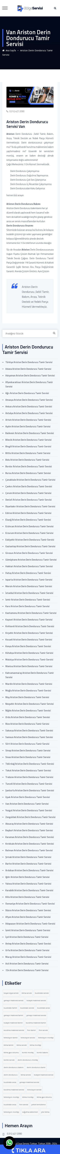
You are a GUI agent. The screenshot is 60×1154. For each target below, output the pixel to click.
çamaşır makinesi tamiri (13, 1015)
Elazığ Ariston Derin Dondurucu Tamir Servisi (28, 519)
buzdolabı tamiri (10, 1007)
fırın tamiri (31, 1030)
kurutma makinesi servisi (14, 1030)
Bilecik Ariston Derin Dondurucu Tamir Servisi (28, 440)
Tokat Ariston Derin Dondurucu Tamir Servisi (28, 770)
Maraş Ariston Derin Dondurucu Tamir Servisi (28, 957)
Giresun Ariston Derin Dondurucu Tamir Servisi (29, 553)
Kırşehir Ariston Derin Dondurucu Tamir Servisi (29, 633)
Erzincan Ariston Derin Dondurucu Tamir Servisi (29, 526)
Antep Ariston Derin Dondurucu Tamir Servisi (28, 943)
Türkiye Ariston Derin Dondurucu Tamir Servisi (28, 362)
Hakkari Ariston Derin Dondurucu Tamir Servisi (29, 566)
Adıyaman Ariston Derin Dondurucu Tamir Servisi (30, 375)
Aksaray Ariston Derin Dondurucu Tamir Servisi (29, 824)
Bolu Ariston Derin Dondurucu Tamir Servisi (27, 460)
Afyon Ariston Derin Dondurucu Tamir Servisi (28, 917)
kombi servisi (9, 1059)
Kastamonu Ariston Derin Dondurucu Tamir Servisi (30, 613)
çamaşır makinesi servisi (13, 1000)
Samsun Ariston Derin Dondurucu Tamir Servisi (29, 737)
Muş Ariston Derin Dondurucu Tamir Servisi (27, 697)
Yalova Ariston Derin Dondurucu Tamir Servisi (28, 883)
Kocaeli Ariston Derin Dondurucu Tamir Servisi (28, 639)
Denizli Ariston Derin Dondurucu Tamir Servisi (28, 499)
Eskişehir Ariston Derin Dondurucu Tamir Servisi (29, 539)
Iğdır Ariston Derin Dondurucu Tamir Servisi (27, 877)
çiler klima (45, 1111)
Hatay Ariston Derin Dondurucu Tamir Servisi (28, 573)
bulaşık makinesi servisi (36, 1000)
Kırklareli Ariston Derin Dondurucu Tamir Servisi (29, 626)
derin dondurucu (11, 1074)
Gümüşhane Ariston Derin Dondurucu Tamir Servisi (31, 559)
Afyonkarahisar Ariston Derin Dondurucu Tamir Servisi (29, 384)
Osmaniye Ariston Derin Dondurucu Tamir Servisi (30, 903)
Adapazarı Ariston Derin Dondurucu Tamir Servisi (30, 923)
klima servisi (27, 993)
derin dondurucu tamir (36, 1067)
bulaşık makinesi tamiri (13, 1022)
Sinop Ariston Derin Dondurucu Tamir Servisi (27, 750)
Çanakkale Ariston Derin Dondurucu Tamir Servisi (30, 480)
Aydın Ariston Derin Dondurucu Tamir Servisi (27, 426)
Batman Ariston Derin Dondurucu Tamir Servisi (29, 850)
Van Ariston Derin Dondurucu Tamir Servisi (27, 804)
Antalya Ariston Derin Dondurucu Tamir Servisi (29, 413)
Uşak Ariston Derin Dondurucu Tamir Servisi (27, 797)
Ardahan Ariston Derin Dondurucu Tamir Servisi (29, 870)
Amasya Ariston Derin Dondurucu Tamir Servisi (29, 400)
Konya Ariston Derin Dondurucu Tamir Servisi (28, 646)
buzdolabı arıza (43, 1007)
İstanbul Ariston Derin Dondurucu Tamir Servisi (29, 593)
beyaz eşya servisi (11, 993)
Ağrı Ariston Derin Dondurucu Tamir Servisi (27, 393)
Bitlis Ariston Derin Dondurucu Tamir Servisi (27, 453)
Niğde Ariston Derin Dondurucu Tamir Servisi (28, 710)
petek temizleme (38, 1104)
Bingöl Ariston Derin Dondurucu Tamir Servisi (28, 446)
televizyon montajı (46, 1037)
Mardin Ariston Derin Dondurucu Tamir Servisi (28, 684)
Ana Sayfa (10, 50)
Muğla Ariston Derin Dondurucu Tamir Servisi (28, 690)
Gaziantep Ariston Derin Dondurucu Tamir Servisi (30, 546)
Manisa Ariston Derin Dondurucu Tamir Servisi (28, 666)
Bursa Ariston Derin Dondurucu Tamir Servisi (28, 473)
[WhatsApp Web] (9, 1142)
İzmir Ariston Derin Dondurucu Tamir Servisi (27, 599)
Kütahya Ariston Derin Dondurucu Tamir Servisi (29, 653)
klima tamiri (8, 1045)
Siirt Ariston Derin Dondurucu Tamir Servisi (27, 744)
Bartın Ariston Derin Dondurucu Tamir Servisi (28, 863)
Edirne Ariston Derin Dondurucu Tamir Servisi (28, 513)
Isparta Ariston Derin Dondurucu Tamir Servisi (28, 579)
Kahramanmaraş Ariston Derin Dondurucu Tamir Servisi (29, 675)
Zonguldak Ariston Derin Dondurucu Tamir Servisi (30, 817)
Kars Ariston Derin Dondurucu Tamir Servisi (27, 606)
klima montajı (35, 1045)
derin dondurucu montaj (28, 1059)
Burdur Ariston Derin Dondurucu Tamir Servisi (28, 466)
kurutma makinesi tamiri (36, 1022)
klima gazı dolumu (11, 1052)
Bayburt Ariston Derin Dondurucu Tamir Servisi (29, 830)
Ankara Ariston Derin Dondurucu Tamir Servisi (28, 406)
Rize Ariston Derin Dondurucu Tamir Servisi (27, 724)
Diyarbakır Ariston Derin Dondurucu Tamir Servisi (30, 506)
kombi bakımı (42, 1052)
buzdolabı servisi (42, 993)
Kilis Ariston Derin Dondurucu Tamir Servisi (27, 897)
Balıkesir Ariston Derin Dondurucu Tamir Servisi (29, 433)
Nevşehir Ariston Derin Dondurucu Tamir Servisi (29, 704)
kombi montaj (28, 1052)
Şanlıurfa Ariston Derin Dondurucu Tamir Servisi (29, 790)
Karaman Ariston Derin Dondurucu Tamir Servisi (29, 837)
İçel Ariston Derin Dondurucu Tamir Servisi (26, 937)
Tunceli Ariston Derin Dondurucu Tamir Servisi (28, 784)
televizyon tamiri (11, 1037)
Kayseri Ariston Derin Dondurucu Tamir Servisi (28, 619)
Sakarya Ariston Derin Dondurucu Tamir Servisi (29, 730)
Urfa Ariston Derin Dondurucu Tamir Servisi (27, 950)
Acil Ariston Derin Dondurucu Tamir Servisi (26, 963)
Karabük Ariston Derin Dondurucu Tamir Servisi (29, 890)
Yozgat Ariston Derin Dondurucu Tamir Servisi (28, 810)
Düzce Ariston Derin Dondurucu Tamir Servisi (28, 910)
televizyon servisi (28, 1037)
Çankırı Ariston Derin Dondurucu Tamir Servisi (28, 486)
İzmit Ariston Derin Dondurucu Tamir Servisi (27, 930)
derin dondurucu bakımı (14, 1067)
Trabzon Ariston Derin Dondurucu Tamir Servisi (29, 777)
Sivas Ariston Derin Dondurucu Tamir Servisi (27, 757)
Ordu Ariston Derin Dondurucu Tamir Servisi (27, 717)
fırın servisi (43, 1030)
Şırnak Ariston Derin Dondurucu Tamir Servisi (28, 857)
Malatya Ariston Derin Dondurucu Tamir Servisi (29, 659)
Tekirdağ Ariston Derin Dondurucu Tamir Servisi (29, 764)
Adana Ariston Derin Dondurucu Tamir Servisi (28, 369)
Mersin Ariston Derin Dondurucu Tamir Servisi (28, 586)
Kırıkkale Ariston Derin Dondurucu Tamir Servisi (29, 843)
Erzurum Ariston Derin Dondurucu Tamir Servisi (29, 533)
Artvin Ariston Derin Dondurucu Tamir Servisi (28, 420)
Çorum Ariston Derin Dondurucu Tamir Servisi (28, 493)
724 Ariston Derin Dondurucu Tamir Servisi (26, 970)
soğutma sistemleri (30, 1111)
